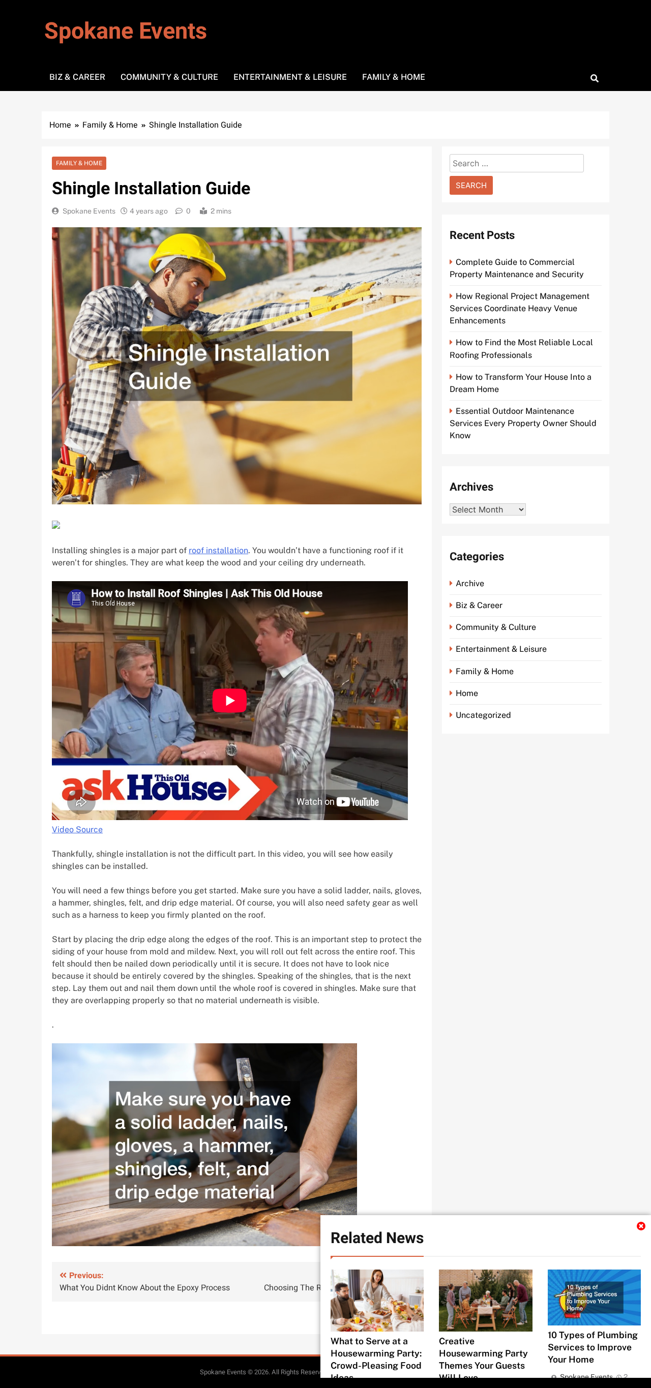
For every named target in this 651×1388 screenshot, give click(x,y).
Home (467, 693)
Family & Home (393, 77)
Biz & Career (77, 77)
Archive (470, 583)
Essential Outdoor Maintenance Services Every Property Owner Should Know (523, 423)
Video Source (77, 829)
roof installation (218, 550)
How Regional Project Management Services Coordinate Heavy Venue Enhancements (519, 308)
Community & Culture (169, 77)
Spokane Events (125, 31)
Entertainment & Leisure (290, 77)
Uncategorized (483, 715)
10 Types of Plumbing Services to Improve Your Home (593, 1347)
